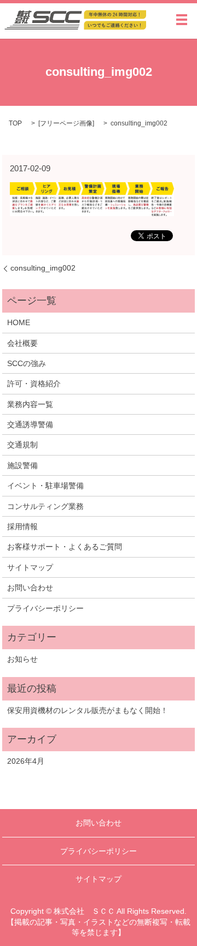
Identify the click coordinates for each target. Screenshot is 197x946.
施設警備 (22, 465)
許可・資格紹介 (34, 383)
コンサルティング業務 (45, 506)
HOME (18, 322)
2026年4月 (25, 761)
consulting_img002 (43, 268)
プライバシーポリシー (45, 608)
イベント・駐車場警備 (45, 485)
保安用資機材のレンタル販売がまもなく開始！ (87, 710)
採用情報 (22, 526)
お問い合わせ (30, 587)
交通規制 (22, 444)
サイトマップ (30, 567)
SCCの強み (26, 363)
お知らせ (22, 659)
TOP (15, 123)
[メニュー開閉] (181, 19)
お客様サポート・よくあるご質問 (64, 546)
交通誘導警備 (30, 424)
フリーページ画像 (66, 123)
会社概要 (22, 343)
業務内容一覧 (30, 404)
